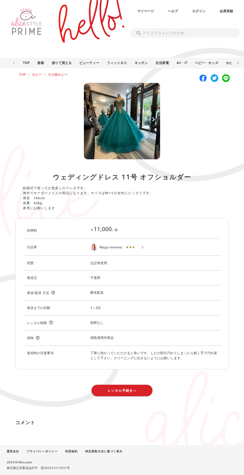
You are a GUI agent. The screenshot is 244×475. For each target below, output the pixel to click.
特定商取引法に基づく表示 (103, 451)
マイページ (145, 11)
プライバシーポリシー (42, 451)
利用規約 (71, 451)
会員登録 (226, 11)
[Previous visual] (91, 120)
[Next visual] (153, 120)
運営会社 (13, 451)
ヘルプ (173, 11)
